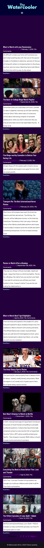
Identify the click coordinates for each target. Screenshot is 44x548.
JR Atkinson (8, 318)
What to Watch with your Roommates (17, 47)
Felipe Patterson (10, 518)
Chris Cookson (9, 265)
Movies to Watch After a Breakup (15, 263)
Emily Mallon (9, 416)
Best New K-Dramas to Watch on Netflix (18, 414)
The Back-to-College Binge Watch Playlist (18, 99)
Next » (33, 536)
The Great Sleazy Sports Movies (15, 369)
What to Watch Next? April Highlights (17, 315)
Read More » (6, 73)
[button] (22, 12)
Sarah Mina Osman (11, 102)
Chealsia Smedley (11, 160)
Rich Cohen (8, 372)
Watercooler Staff (11, 49)
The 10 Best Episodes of (19, 516)
